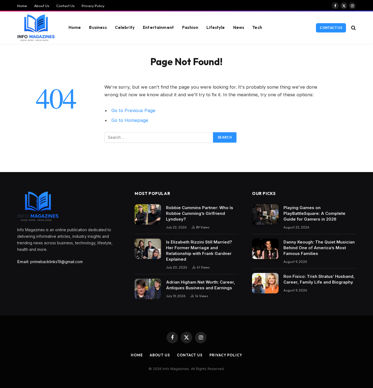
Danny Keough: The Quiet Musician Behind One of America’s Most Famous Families (319, 247)
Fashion (190, 27)
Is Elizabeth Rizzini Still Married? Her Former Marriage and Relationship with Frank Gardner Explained (199, 250)
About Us (41, 6)
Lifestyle (215, 27)
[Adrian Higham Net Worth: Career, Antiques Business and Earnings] (148, 289)
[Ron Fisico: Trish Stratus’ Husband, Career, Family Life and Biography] (265, 283)
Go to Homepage (129, 120)
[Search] (353, 28)
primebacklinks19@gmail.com (56, 261)
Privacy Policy (93, 6)
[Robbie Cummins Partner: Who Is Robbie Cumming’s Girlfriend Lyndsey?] (148, 214)
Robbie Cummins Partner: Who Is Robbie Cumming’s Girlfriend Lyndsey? (199, 213)
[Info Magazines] (36, 27)
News (238, 27)
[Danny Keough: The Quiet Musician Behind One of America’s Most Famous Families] (265, 249)
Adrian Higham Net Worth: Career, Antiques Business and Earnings (200, 284)
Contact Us (65, 6)
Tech (257, 27)
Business (97, 27)
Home (22, 6)
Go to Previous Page (133, 110)
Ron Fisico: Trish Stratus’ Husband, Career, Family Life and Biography (319, 279)
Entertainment (158, 27)
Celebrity (125, 27)
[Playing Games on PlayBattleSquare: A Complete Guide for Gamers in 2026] (265, 214)
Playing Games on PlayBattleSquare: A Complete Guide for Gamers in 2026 (314, 213)
